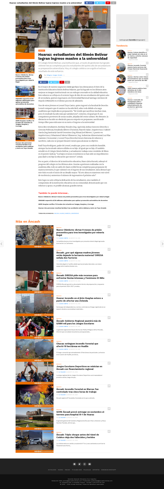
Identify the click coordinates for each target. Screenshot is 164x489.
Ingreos (67, 213)
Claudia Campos (63, 238)
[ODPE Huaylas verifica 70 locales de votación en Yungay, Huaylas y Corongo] (25, 118)
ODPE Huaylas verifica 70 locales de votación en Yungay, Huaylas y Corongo (25, 123)
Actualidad (52, 470)
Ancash (56, 213)
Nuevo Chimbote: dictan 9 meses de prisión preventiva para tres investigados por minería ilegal (25, 78)
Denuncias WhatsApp (108, 470)
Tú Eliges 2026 (77, 470)
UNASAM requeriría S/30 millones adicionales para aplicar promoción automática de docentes (25, 101)
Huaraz (60, 470)
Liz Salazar (62, 372)
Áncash (67, 470)
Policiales (87, 470)
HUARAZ (62, 213)
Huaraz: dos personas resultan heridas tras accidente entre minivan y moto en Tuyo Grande (24, 145)
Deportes (96, 470)
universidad (75, 213)
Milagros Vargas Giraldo (54, 75)
